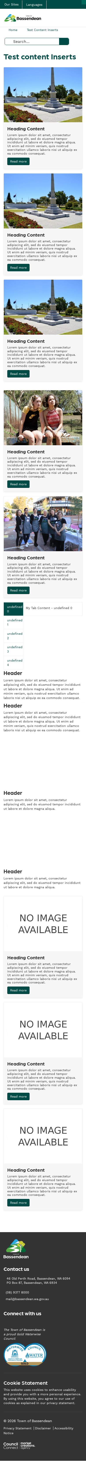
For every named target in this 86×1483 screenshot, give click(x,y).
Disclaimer (43, 1428)
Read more (18, 161)
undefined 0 (14, 609)
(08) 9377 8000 (17, 1292)
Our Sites (11, 4)
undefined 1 (14, 622)
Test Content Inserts (42, 30)
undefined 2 (14, 636)
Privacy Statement (18, 1428)
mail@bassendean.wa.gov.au (27, 1299)
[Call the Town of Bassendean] (84, 2)
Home (13, 30)
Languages (34, 4)
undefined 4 (14, 663)
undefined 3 (14, 649)
